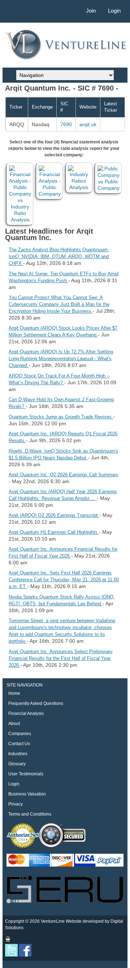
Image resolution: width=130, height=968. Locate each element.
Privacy (15, 804)
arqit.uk (87, 124)
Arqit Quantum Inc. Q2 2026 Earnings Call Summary (63, 474)
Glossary (17, 763)
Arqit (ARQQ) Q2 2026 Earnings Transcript (54, 515)
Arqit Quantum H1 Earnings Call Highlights (54, 532)
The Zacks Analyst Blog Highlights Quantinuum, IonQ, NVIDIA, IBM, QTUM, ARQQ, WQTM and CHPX (59, 256)
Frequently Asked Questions (35, 703)
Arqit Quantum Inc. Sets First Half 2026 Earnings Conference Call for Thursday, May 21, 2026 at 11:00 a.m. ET (64, 579)
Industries (17, 753)
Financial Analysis (26, 713)
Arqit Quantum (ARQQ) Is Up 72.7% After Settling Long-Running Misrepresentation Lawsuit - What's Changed (61, 358)
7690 (66, 124)
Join (91, 11)
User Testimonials (25, 773)
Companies (19, 733)
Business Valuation (27, 794)
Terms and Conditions (29, 814)
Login (114, 11)
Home (14, 693)
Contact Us (19, 743)
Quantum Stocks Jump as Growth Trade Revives (61, 416)
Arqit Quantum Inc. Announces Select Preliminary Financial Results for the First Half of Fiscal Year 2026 (61, 658)
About (14, 723)
